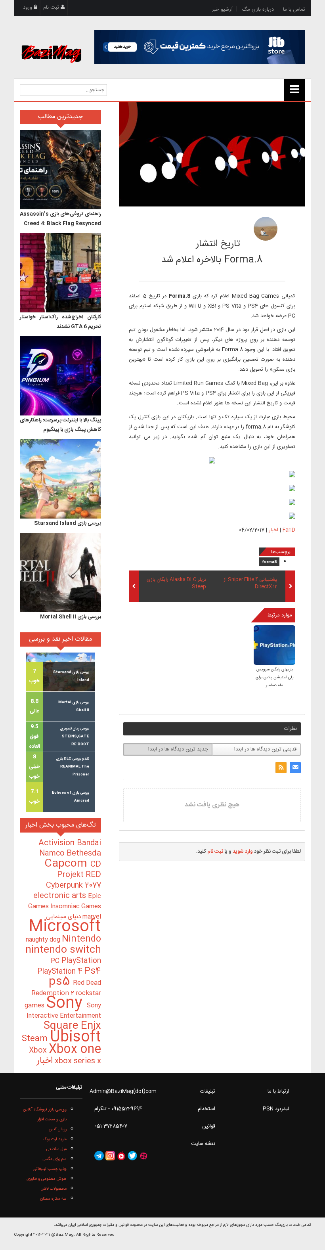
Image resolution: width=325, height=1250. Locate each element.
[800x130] (200, 47)
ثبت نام (52, 7)
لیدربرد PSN (276, 1109)
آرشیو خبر (222, 9)
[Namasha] (121, 1155)
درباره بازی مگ (258, 9)
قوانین (208, 1126)
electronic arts (60, 896)
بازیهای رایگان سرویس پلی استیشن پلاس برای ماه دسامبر (275, 677)
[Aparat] (143, 1155)
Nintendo (81, 939)
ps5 (61, 982)
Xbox (39, 1051)
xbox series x (77, 1061)
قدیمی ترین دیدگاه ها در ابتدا (265, 749)
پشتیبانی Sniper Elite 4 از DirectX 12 (250, 583)
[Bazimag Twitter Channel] (132, 1155)
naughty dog (44, 940)
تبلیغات (207, 1091)
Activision (57, 843)
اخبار (273, 530)
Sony (66, 1003)
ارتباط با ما (278, 1091)
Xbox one (75, 1049)
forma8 (269, 562)
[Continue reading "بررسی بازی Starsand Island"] (60, 479)
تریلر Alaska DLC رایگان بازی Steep (176, 583)
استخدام (206, 1109)
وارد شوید (243, 851)
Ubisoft (75, 1037)
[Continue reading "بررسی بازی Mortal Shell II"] (60, 572)
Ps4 (92, 971)
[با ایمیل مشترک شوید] (295, 767)
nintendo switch (63, 950)
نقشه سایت (203, 1143)
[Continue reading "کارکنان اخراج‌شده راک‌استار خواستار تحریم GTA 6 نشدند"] (60, 272)
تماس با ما (294, 9)
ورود (28, 7)
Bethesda (84, 853)
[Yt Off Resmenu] (294, 90)
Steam (36, 1039)
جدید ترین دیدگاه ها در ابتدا (178, 749)
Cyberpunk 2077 (73, 885)
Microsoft (65, 927)
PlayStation (81, 961)
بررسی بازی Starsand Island (67, 523)
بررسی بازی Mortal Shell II (70, 617)
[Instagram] (110, 1155)
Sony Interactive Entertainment (64, 1011)
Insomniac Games (75, 906)
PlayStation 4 (60, 972)
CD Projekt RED (79, 869)
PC (56, 961)
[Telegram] (99, 1155)
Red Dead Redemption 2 (66, 988)
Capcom (67, 864)
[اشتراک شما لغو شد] (281, 767)
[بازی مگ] (51, 44)
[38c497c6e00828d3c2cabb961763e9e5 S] (274, 646)
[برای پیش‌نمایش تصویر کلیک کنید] (212, 154)
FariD (216, 226)
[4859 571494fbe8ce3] (265, 229)
